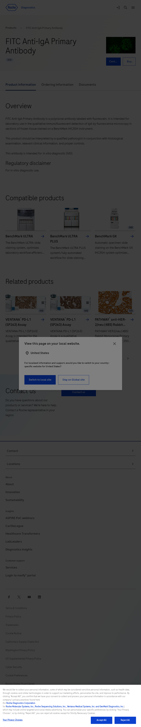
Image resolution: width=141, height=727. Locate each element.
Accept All (101, 720)
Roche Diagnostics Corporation (20, 703)
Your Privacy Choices (13, 720)
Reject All (125, 720)
